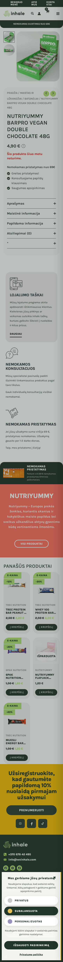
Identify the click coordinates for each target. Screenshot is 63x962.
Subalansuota (26, 911)
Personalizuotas (28, 921)
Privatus (22, 900)
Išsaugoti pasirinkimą (31, 945)
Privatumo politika (31, 954)
